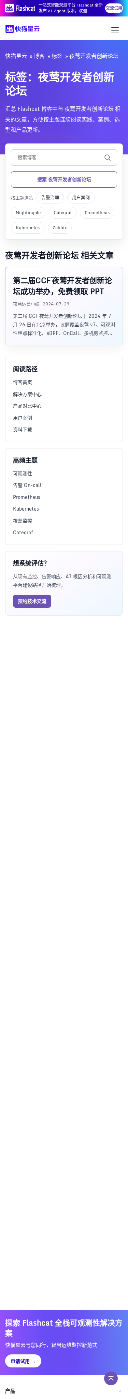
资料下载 (22, 429)
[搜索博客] (107, 157)
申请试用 (23, 1361)
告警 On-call (27, 485)
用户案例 (81, 197)
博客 (39, 55)
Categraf (63, 212)
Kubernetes (28, 227)
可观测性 (22, 473)
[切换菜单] (115, 30)
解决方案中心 (27, 394)
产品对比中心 (27, 406)
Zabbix (60, 227)
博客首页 (22, 382)
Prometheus (97, 212)
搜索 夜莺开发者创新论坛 (64, 179)
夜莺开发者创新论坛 (93, 55)
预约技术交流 (32, 601)
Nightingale (28, 212)
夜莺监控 (22, 521)
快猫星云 (16, 55)
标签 (57, 55)
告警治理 (50, 197)
